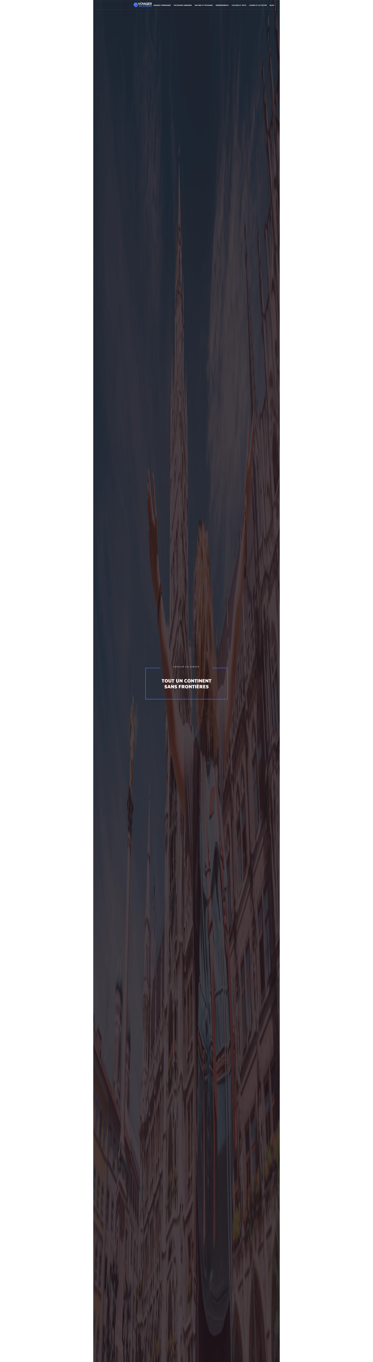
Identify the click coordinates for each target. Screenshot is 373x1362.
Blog (272, 5)
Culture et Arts (239, 5)
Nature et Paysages (204, 5)
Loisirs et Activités (258, 5)
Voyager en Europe (186, 667)
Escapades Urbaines (183, 5)
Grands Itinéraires (162, 5)
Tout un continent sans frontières (186, 683)
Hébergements (222, 5)
